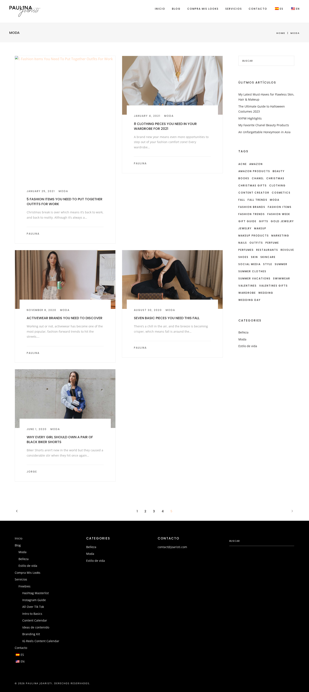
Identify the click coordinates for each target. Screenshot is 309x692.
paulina (33, 233)
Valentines (247, 285)
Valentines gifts (273, 285)
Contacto (258, 9)
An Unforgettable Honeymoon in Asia (264, 132)
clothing (277, 185)
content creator (253, 192)
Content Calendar (34, 620)
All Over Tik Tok (33, 607)
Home (280, 33)
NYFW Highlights (250, 118)
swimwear (281, 278)
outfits (256, 242)
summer (281, 264)
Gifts (263, 221)
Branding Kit (31, 634)
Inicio (160, 9)
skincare (268, 257)
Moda (63, 191)
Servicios (233, 9)
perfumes (246, 250)
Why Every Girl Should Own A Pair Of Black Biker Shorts (60, 439)
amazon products (254, 171)
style (267, 264)
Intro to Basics (32, 614)
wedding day (249, 300)
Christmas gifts (252, 185)
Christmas (275, 178)
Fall (241, 200)
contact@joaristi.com (172, 547)
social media (249, 264)
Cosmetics (281, 192)
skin (254, 257)
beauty (279, 171)
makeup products (253, 235)
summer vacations (254, 278)
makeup (260, 228)
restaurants (267, 250)
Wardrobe (247, 293)
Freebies (24, 586)
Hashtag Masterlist (35, 593)
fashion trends (251, 214)
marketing (280, 235)
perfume (272, 242)
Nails (242, 242)
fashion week (278, 214)
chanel (258, 178)
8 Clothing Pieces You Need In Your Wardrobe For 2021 (165, 126)
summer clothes (252, 271)
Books (243, 178)
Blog (176, 9)
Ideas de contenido (35, 627)
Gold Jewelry (282, 221)
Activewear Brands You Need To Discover (64, 318)
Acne (242, 164)
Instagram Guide (34, 600)
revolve (287, 250)
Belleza (243, 332)
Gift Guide (247, 221)
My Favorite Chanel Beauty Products (263, 125)
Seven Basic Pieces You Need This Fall (166, 318)
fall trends (257, 200)
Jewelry (245, 228)
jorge (32, 471)
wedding (265, 293)
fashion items (280, 207)
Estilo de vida (247, 346)
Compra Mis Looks (203, 9)
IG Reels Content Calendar (40, 641)
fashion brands (251, 207)
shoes (243, 257)
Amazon (256, 164)
